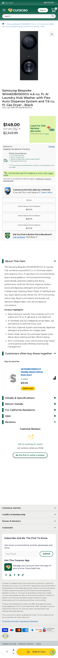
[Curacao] (18, 10)
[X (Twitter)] (18, 575)
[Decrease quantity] (13, 653)
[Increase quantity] (13, 650)
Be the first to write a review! (30, 455)
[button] (29, 200)
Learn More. (46, 192)
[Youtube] (10, 575)
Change (51, 146)
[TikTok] (23, 575)
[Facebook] (14, 575)
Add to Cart (28, 388)
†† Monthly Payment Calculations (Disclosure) (20, 621)
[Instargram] (6, 575)
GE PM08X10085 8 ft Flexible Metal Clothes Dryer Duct (32, 372)
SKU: (4, 107)
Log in (47, 133)
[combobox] (29, 16)
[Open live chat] (52, 652)
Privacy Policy (26, 644)
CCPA (38, 644)
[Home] (3, 24)
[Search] (52, 16)
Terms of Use (9, 644)
